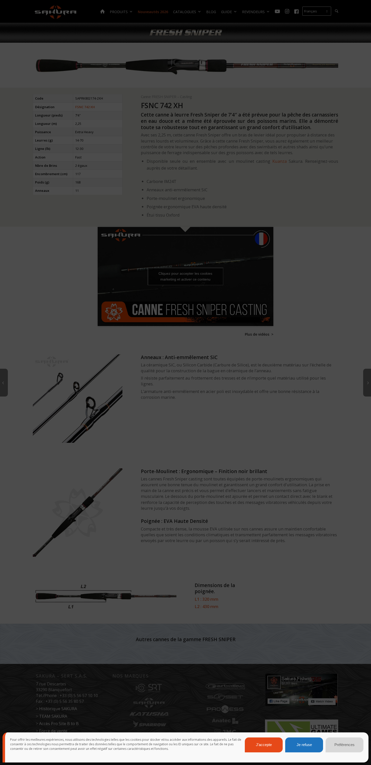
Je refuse (304, 745)
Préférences (344, 745)
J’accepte (264, 745)
